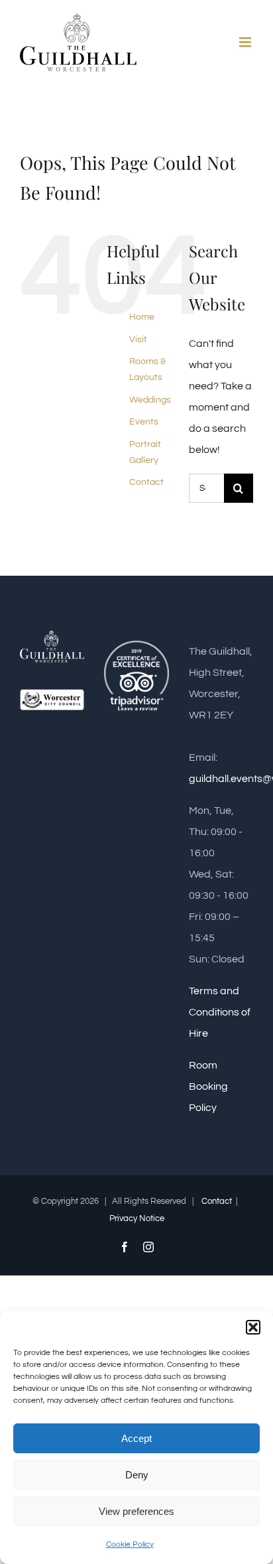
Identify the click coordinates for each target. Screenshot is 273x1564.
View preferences (136, 1511)
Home (141, 317)
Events (143, 421)
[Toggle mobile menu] (246, 42)
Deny (136, 1474)
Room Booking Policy (208, 1086)
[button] (253, 1327)
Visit (138, 339)
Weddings (150, 400)
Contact (146, 482)
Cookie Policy (130, 1544)
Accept (136, 1438)
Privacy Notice (136, 1218)
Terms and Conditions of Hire (219, 1012)
